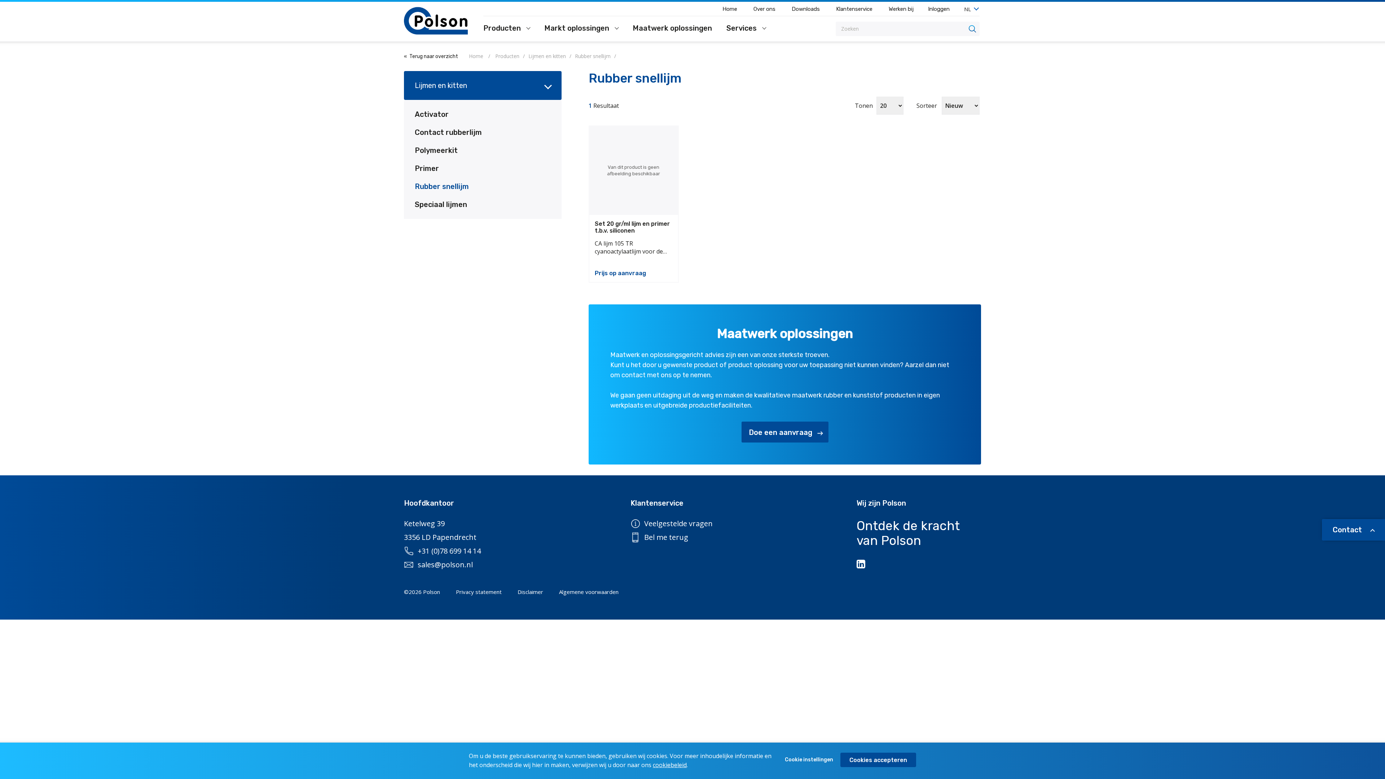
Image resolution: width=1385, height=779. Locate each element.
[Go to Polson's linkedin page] (862, 564)
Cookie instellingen (809, 760)
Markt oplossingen (577, 28)
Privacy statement (479, 591)
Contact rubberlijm (448, 132)
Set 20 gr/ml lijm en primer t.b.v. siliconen (632, 227)
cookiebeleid (670, 765)
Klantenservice (854, 9)
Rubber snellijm (442, 186)
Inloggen (939, 9)
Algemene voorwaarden (589, 591)
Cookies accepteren (878, 760)
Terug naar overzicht (433, 56)
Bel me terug (666, 537)
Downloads (806, 9)
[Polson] (436, 21)
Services (742, 28)
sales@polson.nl (445, 564)
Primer (427, 168)
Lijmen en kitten (441, 85)
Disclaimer (530, 591)
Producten (503, 28)
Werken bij (901, 9)
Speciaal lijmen (441, 204)
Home (729, 9)
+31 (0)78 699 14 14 (449, 551)
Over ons (764, 9)
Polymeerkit (436, 150)
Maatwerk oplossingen (672, 28)
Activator (432, 114)
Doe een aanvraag (780, 432)
